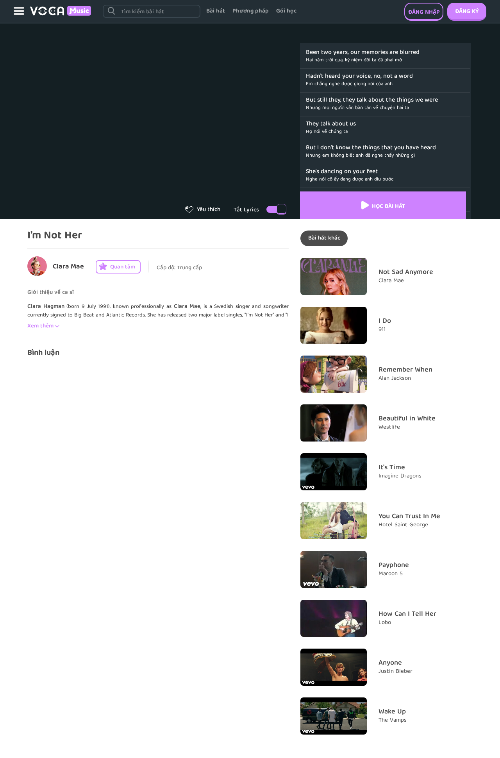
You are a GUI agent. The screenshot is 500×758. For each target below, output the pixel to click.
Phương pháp (250, 11)
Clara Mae (68, 267)
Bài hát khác (324, 238)
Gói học (286, 11)
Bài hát (215, 11)
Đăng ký (467, 12)
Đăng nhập (424, 12)
